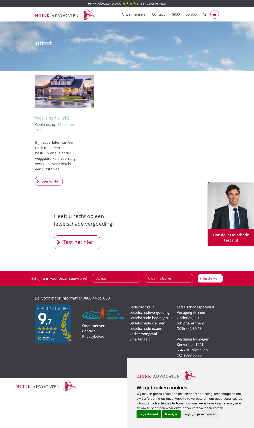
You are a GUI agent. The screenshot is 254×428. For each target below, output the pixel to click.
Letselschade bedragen (148, 317)
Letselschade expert (146, 328)
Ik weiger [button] (171, 414)
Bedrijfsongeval (142, 307)
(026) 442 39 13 (189, 328)
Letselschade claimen (147, 323)
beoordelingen (127, 3)
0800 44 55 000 (184, 14)
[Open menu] (214, 14)
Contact (158, 14)
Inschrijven (211, 278)
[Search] (204, 14)
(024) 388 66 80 (189, 355)
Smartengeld (140, 339)
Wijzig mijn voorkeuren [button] (200, 414)
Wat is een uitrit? (52, 118)
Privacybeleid (93, 336)
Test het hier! (79, 241)
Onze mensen (133, 14)
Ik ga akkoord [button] (149, 414)
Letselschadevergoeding (149, 312)
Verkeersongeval (143, 333)
